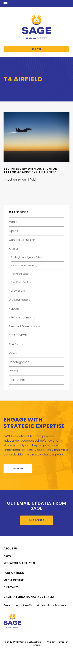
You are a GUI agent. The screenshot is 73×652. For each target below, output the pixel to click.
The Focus (16, 344)
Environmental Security (24, 265)
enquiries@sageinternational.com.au (41, 605)
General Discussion (22, 240)
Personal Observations (24, 326)
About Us (11, 548)
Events (13, 371)
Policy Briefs (17, 291)
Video (13, 353)
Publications (14, 573)
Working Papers (19, 300)
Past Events (17, 380)
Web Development (56, 641)
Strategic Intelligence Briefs (26, 257)
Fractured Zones (20, 273)
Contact (11, 587)
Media (13, 222)
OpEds (13, 231)
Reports (14, 309)
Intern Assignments (22, 317)
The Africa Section (21, 282)
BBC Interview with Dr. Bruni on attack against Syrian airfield (30, 170)
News (8, 556)
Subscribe (36, 520)
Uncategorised (19, 362)
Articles (14, 249)
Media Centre (14, 580)
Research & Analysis (19, 563)
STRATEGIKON (18, 335)
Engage (36, 48)
